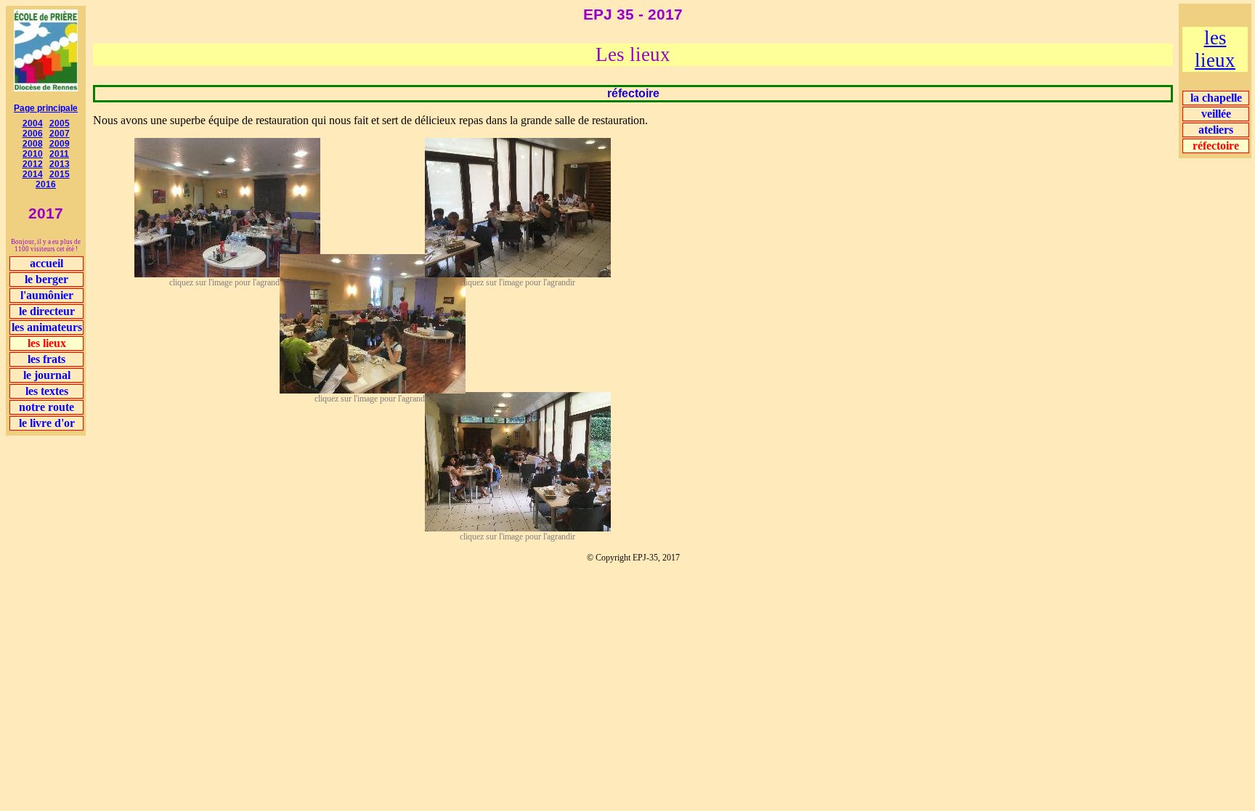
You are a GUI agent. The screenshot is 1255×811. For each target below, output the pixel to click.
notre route (46, 407)
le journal (46, 375)
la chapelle (1216, 97)
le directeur (47, 311)
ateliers (1215, 129)
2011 (59, 154)
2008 (33, 144)
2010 (33, 154)
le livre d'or (47, 423)
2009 (59, 144)
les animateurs (47, 327)
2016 (46, 184)
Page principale (46, 108)
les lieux (1215, 49)
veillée (1216, 113)
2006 (33, 134)
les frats (46, 359)
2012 (33, 164)
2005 (59, 123)
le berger (46, 279)
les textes (46, 391)
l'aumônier (46, 295)
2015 (59, 174)
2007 (59, 134)
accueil (46, 263)
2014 (33, 174)
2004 (33, 123)
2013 (59, 164)
